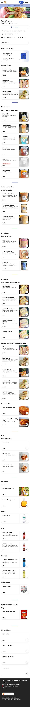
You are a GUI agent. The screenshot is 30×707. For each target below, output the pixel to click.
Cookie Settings (17, 699)
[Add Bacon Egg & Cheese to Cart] (27, 303)
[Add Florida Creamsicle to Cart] (27, 222)
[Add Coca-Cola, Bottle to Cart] (27, 538)
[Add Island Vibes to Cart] (27, 268)
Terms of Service (6, 698)
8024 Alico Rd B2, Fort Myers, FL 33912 (11, 684)
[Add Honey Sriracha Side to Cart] (27, 651)
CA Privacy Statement (7, 699)
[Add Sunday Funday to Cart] (27, 74)
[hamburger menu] (2, 2)
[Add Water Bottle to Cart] (27, 521)
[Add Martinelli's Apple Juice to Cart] (27, 505)
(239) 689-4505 (5, 683)
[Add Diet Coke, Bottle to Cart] (27, 549)
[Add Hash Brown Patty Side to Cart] (27, 413)
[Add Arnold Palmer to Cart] (27, 176)
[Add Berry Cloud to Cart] (27, 245)
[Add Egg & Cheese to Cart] (27, 292)
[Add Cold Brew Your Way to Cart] (27, 199)
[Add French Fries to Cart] (27, 448)
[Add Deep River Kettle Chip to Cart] (27, 617)
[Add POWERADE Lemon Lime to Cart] (27, 576)
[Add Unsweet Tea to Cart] (27, 153)
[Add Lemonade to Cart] (27, 119)
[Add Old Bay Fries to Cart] (27, 459)
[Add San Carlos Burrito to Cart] (27, 397)
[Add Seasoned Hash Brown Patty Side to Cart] (27, 424)
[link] (9, 38)
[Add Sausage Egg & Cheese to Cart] (27, 314)
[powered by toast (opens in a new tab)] (8, 694)
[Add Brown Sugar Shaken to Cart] (27, 211)
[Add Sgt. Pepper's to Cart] (27, 364)
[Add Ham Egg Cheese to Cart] (27, 337)
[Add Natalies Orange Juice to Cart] (27, 494)
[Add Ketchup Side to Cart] (27, 673)
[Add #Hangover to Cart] (27, 86)
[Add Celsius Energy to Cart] (27, 592)
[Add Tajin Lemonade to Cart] (27, 131)
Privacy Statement (15, 698)
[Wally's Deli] (5, 2)
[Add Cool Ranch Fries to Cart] (27, 470)
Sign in (26, 2)
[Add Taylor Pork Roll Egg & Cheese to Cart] (27, 325)
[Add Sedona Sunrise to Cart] (27, 97)
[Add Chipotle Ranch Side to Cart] (27, 662)
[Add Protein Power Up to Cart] (27, 257)
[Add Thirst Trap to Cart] (27, 142)
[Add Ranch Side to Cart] (27, 639)
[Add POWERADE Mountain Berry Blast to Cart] (27, 565)
